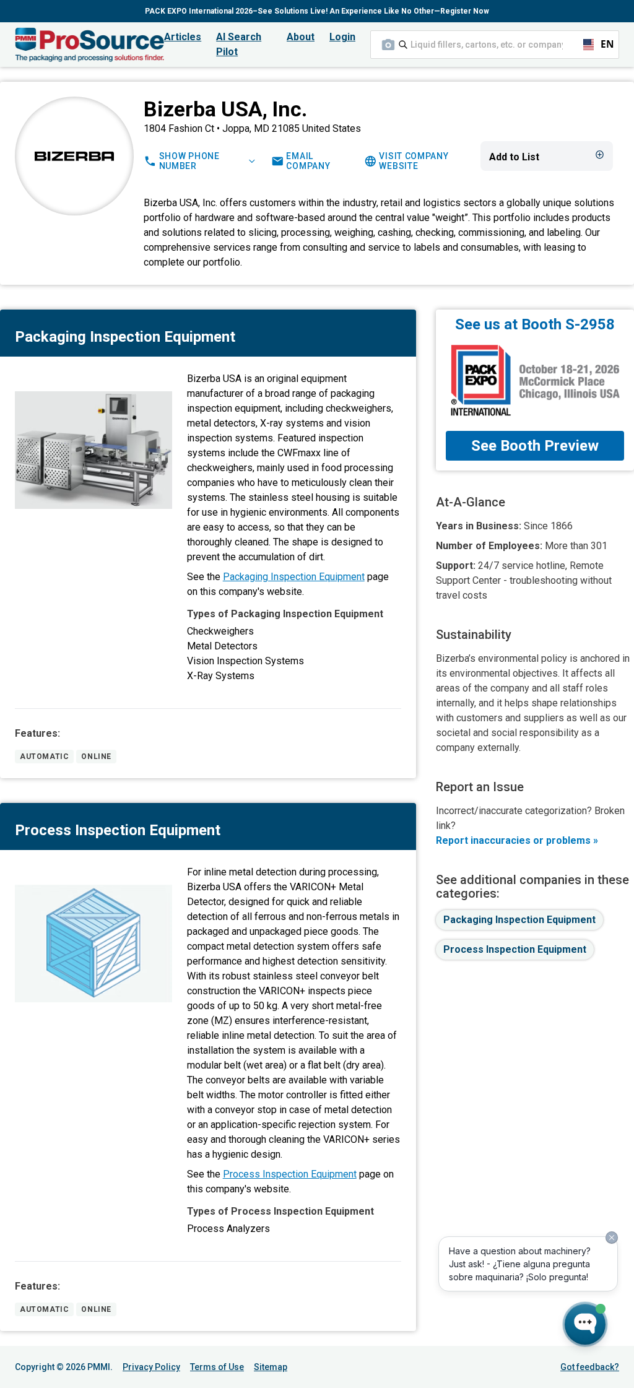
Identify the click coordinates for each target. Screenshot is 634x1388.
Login (342, 37)
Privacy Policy (151, 1367)
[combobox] (494, 44)
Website (413, 161)
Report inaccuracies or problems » (517, 840)
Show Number (189, 161)
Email (308, 161)
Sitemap (270, 1367)
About (301, 37)
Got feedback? (589, 1367)
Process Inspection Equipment (290, 1174)
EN (602, 44)
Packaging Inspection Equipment (294, 577)
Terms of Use (217, 1367)
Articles (182, 37)
